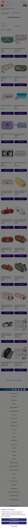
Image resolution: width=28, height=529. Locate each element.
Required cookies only (14, 522)
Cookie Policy (7, 516)
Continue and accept (14, 519)
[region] (14, 518)
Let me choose (14, 526)
